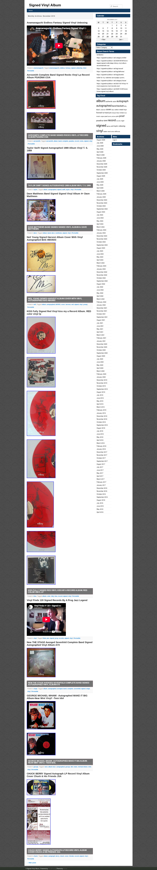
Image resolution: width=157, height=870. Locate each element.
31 (121, 36)
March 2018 (100, 443)
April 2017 (100, 476)
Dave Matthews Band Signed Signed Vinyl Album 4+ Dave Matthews (57, 228)
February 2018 (101, 446)
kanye (114, 113)
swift (63, 189)
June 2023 (100, 254)
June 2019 (100, 398)
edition (117, 110)
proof (121, 116)
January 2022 (101, 305)
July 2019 (100, 395)
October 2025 (101, 170)
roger (122, 121)
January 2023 (101, 269)
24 (121, 33)
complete (65, 141)
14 (107, 31)
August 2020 (101, 356)
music (98, 116)
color (48, 596)
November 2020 (102, 347)
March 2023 (100, 263)
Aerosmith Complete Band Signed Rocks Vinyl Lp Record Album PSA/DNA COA (58, 136)
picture (114, 116)
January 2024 (101, 233)
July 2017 (100, 467)
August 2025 (101, 176)
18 (126, 31)
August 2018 (101, 428)
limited (122, 113)
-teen (46, 767)
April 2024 (100, 224)
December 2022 (102, 272)
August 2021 (101, 320)
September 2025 (102, 173)
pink (117, 116)
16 (117, 31)
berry (57, 856)
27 (103, 36)
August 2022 (101, 284)
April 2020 (100, 368)
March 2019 (100, 407)
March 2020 (100, 371)
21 (107, 33)
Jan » (121, 39)
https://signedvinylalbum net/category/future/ (111, 80)
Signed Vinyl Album (45, 4)
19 (99, 33)
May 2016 (100, 509)
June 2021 (100, 326)
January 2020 (101, 377)
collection (103, 110)
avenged (60, 689)
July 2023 (100, 251)
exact (121, 109)
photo (109, 116)
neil (35, 304)
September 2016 (102, 497)
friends (71, 856)
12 (99, 31)
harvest (68, 304)
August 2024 (101, 212)
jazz (48, 638)
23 (117, 33)
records (61, 638)
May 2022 (100, 293)
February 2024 (101, 230)
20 (103, 33)
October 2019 (101, 386)
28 (107, 36)
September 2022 (102, 281)
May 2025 (100, 185)
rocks (81, 141)
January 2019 (101, 413)
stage (35, 689)
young (85, 304)
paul (106, 116)
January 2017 (101, 485)
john (110, 113)
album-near (52, 767)
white (112, 131)
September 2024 (102, 209)
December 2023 (102, 236)
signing (108, 126)
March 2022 (100, 299)
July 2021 (100, 323)
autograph (51, 856)
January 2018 (101, 449)
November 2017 (102, 455)
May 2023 (100, 257)
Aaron (65, 868)
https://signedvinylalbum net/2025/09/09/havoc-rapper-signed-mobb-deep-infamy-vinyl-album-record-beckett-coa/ (112, 63)
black (98, 109)
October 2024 (101, 206)
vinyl (84, 68)
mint (89, 767)
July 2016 (100, 503)
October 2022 (101, 278)
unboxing (79, 68)
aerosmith (37, 141)
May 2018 (100, 437)
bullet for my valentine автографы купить (110, 77)
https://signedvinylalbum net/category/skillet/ (111, 58)
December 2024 (102, 200)
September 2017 (102, 461)
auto (114, 101)
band (60, 141)
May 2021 (100, 329)
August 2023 (101, 248)
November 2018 (102, 419)
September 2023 (102, 245)
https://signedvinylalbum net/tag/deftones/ (111, 71)
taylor (35, 189)
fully (52, 596)
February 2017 (101, 482)
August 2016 (101, 500)
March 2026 (100, 155)
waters (105, 131)
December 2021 (102, 308)
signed (73, 68)
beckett (120, 105)
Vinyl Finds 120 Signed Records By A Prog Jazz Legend (57, 600)
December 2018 (102, 416)
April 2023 (100, 260)
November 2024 (102, 203)
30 (117, 36)
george (36, 767)
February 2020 (101, 374)
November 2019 (102, 383)
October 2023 (101, 242)
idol (72, 767)
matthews (58, 233)
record (77, 141)
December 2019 (102, 380)
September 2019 (102, 389)
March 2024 (100, 227)
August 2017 (101, 464)
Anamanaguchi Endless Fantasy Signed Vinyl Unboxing (57, 22)
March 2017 (100, 479)
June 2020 (100, 362)
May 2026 (100, 149)
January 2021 (101, 341)
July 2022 (100, 287)
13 (103, 31)
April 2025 (100, 188)
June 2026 (100, 146)
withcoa (117, 131)
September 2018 (102, 425)
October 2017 (101, 458)
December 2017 (102, 452)
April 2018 (100, 440)
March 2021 (100, 335)
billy (125, 106)
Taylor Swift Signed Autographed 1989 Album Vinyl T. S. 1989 (59, 185)
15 (112, 31)
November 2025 (102, 167)
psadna (71, 141)
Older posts (31, 863)
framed (99, 112)
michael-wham (83, 767)
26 (99, 36)
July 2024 (100, 215)
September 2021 (102, 317)
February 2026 (101, 158)
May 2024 (100, 221)
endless (62, 68)
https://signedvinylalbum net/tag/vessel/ (110, 68)
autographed (52, 189)
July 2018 (100, 431)
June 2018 (100, 434)
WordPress (52, 868)
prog (56, 638)
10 (121, 28)
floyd (125, 110)
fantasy (68, 68)
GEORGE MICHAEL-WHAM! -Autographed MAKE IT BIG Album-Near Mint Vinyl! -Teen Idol (57, 696)
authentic (109, 101)
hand (106, 112)
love (125, 113)
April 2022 (100, 296)
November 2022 (102, 275)
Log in (115, 140)
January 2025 (101, 197)
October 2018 (101, 422)
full (103, 113)
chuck (36, 856)
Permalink (30, 71)
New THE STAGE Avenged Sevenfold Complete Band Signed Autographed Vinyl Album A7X (59, 643)
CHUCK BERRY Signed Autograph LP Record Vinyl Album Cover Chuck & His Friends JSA (58, 775)
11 (126, 28)
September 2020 (102, 353)
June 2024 (100, 218)
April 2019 (100, 404)
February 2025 (101, 194)
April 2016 (100, 512)
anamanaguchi (38, 68)
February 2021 (101, 338)
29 (112, 36)
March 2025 (100, 191)
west (109, 131)
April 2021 (100, 332)
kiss (35, 596)
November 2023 (102, 239)
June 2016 (100, 506)
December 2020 (102, 344)
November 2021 (102, 311)
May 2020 (100, 365)
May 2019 (100, 401)
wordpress (100, 55)
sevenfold (77, 689)
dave (35, 233)
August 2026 (101, 140)
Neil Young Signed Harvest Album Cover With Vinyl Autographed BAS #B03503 (55, 238)
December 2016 (102, 488)
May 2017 (100, 473)
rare (105, 120)
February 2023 (101, 266)
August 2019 (101, 392)
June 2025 (100, 182)
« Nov (103, 39)
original (102, 116)
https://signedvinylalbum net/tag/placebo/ (110, 74)
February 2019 (101, 410)
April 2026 (100, 152)
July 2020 (100, 359)
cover (63, 304)
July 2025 (100, 179)
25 (126, 33)
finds (44, 638)
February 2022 (101, 302)
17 (121, 31)
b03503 (58, 304)
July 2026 (100, 143)
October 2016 (101, 494)
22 (112, 33)
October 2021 (101, 314)
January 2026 (101, 161)
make (75, 767)
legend (52, 638)
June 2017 (100, 470)
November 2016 (102, 491)
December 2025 (102, 164)
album (56, 141)
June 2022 (100, 290)
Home (31, 10)
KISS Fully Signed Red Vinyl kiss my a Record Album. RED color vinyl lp (57, 591)
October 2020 (101, 350)
